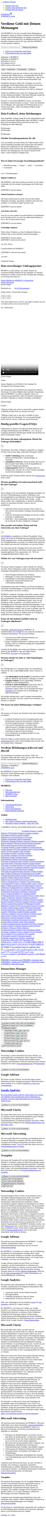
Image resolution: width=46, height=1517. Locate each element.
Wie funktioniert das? (12, 792)
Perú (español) (18, 904)
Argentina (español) (31, 833)
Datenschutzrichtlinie (8, 1247)
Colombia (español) (24, 853)
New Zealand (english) (27, 894)
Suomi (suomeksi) (22, 924)
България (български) (27, 845)
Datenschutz (9, 807)
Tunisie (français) (34, 926)
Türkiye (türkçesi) (22, 928)
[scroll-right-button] (8, 297)
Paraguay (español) (36, 902)
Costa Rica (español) (24, 855)
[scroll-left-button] (3, 297)
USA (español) (29, 934)
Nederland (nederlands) (28, 892)
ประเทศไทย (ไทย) (33, 947)
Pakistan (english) (22, 900)
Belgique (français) (23, 841)
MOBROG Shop (11, 794)
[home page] (9, 2)
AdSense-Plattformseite (28, 1271)
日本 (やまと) (18, 942)
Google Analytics (10, 1035)
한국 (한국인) (23, 944)
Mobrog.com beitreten (30, 47)
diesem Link (9, 1226)
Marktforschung (11, 819)
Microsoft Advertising (11, 1041)
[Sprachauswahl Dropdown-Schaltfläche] (2, 958)
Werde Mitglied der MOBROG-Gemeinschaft (17, 280)
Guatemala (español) (36, 867)
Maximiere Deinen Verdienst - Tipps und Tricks (22, 823)
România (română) (29, 912)
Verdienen (32, 69)
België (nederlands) (24, 839)
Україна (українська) (26, 938)
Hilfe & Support (11, 796)
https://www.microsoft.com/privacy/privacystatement (19, 1413)
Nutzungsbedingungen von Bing (12, 1146)
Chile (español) (24, 851)
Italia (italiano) (24, 878)
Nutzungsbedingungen (25, 1064)
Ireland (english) (21, 876)
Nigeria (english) (21, 896)
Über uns (8, 790)
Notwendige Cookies (11, 1030)
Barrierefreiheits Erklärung (14, 811)
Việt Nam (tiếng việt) (26, 940)
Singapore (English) (23, 918)
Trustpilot (7, 1043)
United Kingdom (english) (31, 930)
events (33, 1302)
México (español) (33, 890)
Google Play (25, 653)
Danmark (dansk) (21, 857)
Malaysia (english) (23, 888)
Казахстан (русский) (26, 880)
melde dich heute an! (16, 630)
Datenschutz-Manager (13, 809)
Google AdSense (10, 1033)
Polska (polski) (18, 908)
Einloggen (9, 691)
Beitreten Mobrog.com (30, 763)
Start (3, 69)
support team (40, 476)
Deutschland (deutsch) (27, 859)
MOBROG (8, 536)
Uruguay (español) (22, 932)
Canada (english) (21, 847)
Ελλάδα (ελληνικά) (23, 865)
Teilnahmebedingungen (13, 805)
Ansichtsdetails (23, 1069)
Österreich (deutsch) (30, 898)
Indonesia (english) (34, 873)
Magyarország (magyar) (33, 886)
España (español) (34, 863)
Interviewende (21, 69)
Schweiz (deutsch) (22, 914)
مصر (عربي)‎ (28, 952)
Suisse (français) (30, 916)
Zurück (18, 1046)
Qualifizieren (11, 69)
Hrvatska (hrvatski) (23, 871)
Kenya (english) (20, 882)
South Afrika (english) (27, 922)
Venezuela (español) (24, 936)
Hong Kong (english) (26, 869)
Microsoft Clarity (10, 1038)
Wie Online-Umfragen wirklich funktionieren (21, 821)
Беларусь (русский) (24, 837)
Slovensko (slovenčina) (27, 920)
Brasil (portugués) (34, 843)
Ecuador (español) (22, 861)
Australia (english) (22, 835)
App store (14, 653)
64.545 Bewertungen (22, 288)
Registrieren (5, 14)
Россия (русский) (37, 906)
